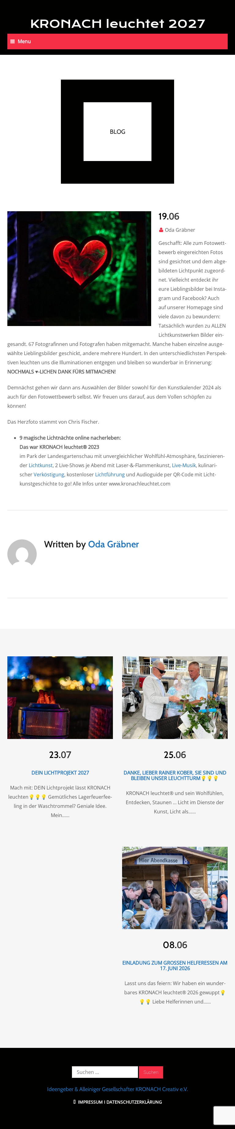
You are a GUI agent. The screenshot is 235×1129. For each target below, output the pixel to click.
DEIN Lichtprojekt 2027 (60, 772)
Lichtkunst (41, 465)
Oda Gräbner (180, 230)
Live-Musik (184, 465)
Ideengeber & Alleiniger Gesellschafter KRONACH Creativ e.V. (117, 1089)
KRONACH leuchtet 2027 (117, 24)
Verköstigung (49, 474)
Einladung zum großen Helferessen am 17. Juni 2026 (174, 965)
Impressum (90, 1102)
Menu (24, 41)
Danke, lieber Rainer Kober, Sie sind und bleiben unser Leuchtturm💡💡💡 (175, 775)
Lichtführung (110, 474)
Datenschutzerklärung (134, 1102)
